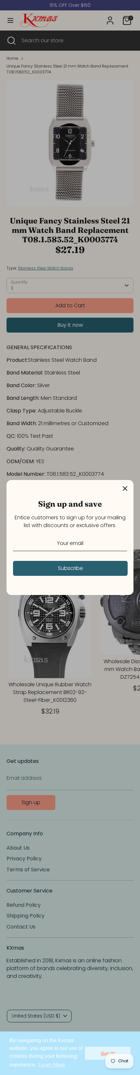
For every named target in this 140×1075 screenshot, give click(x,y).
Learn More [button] (52, 1065)
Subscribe (70, 568)
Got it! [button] (108, 1053)
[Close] (125, 488)
